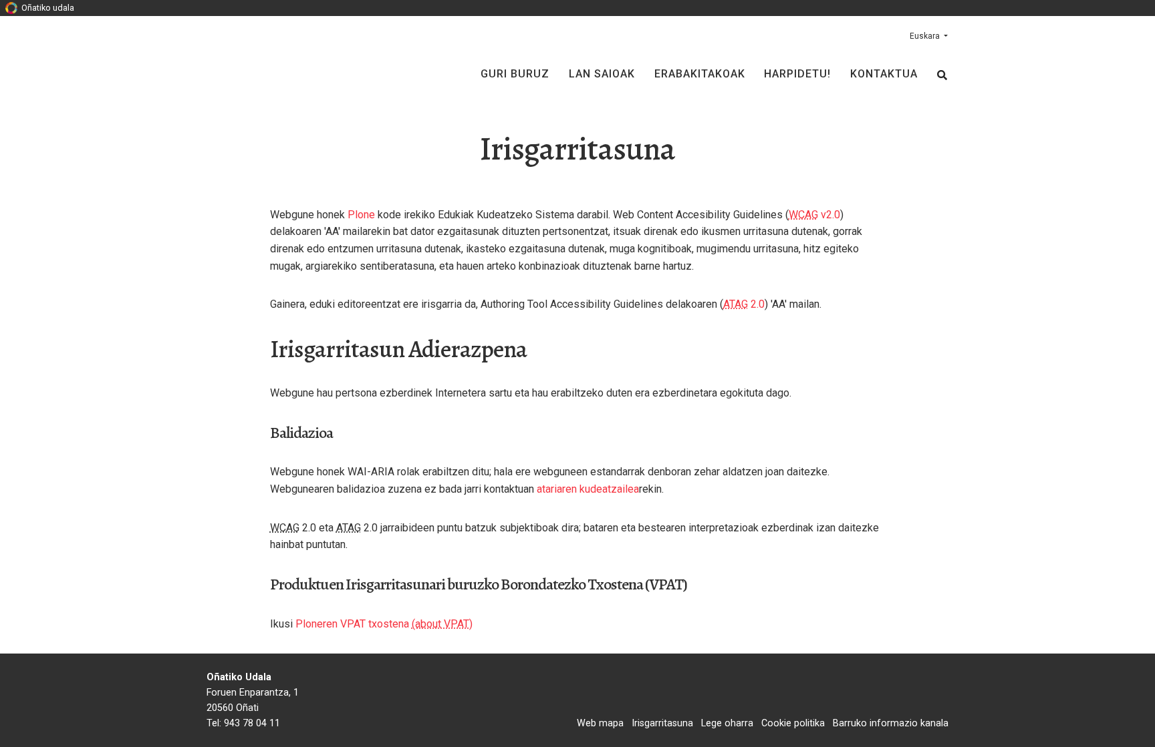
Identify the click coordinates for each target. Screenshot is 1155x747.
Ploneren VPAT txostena (352, 623)
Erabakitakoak (699, 73)
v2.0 (814, 214)
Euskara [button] (926, 36)
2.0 (744, 304)
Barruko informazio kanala (890, 723)
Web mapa (600, 723)
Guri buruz (515, 73)
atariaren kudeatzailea (588, 489)
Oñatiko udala (46, 8)
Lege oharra (727, 723)
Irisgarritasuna (662, 723)
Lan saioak (602, 73)
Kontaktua (884, 73)
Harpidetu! (797, 73)
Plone (361, 214)
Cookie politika (793, 723)
